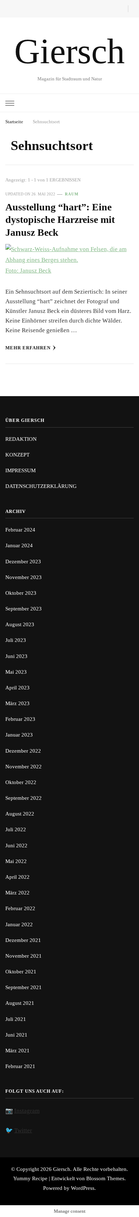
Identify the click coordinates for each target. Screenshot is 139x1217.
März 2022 (17, 893)
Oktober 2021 (20, 971)
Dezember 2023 (23, 561)
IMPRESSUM (20, 470)
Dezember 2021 (23, 940)
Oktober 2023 (20, 593)
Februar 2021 (20, 1066)
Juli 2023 (15, 640)
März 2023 (17, 703)
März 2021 (17, 1050)
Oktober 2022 (20, 782)
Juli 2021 (15, 1019)
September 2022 (23, 798)
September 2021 (23, 987)
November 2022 (23, 766)
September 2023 (23, 609)
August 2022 (19, 814)
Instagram (27, 1110)
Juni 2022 (16, 845)
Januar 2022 (19, 924)
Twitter (23, 1130)
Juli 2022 (15, 829)
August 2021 (19, 1003)
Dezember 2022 (23, 751)
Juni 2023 (16, 656)
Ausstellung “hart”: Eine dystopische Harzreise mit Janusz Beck (60, 219)
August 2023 (19, 624)
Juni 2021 (16, 1035)
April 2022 (17, 877)
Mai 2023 (16, 672)
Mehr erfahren (28, 347)
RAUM (71, 194)
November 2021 (23, 956)
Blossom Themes (105, 1178)
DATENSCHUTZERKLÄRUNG (41, 486)
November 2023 (23, 577)
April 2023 (17, 687)
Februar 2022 (20, 908)
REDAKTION (21, 439)
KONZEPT (17, 455)
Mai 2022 (16, 861)
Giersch (69, 51)
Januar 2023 (19, 735)
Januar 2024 (19, 545)
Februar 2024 (20, 530)
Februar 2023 (20, 719)
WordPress (82, 1188)
